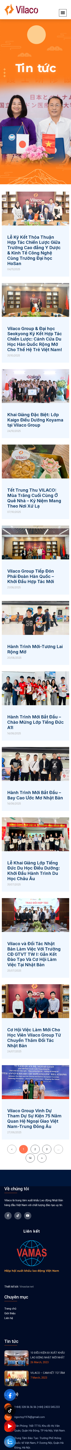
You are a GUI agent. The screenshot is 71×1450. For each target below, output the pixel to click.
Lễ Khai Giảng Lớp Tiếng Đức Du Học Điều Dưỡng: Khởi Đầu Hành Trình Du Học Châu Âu (33, 870)
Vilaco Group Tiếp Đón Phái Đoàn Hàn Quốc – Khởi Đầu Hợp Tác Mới (30, 576)
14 (30, 1157)
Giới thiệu (9, 1313)
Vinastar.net (26, 1286)
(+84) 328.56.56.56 (25, 1407)
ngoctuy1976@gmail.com (29, 1417)
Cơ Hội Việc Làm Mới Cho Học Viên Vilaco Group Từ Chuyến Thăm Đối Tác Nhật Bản (34, 1037)
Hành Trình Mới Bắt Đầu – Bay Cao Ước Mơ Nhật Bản (35, 795)
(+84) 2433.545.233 (48, 1407)
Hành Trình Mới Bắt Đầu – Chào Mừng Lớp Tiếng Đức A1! (35, 722)
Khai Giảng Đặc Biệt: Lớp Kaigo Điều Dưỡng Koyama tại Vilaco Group (35, 420)
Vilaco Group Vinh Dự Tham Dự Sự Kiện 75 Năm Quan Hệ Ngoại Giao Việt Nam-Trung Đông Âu (34, 1118)
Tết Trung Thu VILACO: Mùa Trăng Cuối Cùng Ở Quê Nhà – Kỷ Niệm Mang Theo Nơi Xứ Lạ (34, 497)
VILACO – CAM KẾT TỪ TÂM (47, 1373)
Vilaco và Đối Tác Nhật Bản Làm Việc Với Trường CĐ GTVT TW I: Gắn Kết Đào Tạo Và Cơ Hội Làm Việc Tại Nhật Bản (34, 954)
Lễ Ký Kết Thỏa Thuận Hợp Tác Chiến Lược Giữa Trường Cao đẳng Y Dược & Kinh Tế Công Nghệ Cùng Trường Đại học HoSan (34, 250)
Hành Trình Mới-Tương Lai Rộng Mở (35, 649)
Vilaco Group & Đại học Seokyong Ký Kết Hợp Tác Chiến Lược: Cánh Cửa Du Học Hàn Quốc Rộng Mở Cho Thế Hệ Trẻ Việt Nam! (34, 339)
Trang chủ (10, 1308)
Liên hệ (8, 1318)
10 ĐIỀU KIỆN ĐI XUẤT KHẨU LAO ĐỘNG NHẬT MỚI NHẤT (47, 1355)
